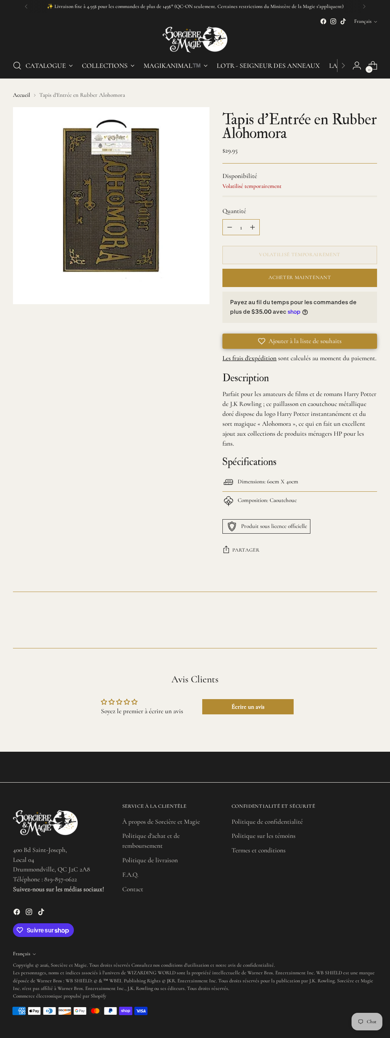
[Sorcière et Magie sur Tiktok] (343, 21)
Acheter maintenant (300, 277)
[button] (299, 341)
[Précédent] (26, 6)
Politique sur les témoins (264, 836)
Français (363, 21)
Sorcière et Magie (69, 965)
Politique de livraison (150, 860)
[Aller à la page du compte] (356, 65)
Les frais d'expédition (249, 358)
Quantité (234, 211)
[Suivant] (364, 6)
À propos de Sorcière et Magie (161, 822)
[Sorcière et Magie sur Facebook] (323, 21)
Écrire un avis (248, 707)
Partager (245, 550)
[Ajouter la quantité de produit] (252, 227)
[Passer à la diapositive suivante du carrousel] (370, 621)
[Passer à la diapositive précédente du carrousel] (353, 622)
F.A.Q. (130, 875)
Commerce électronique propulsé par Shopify (59, 996)
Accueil (21, 94)
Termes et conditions (259, 850)
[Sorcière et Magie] (195, 40)
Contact (132, 889)
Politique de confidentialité (267, 822)
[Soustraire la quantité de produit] (230, 227)
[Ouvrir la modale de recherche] (17, 65)
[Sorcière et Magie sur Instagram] (333, 21)
